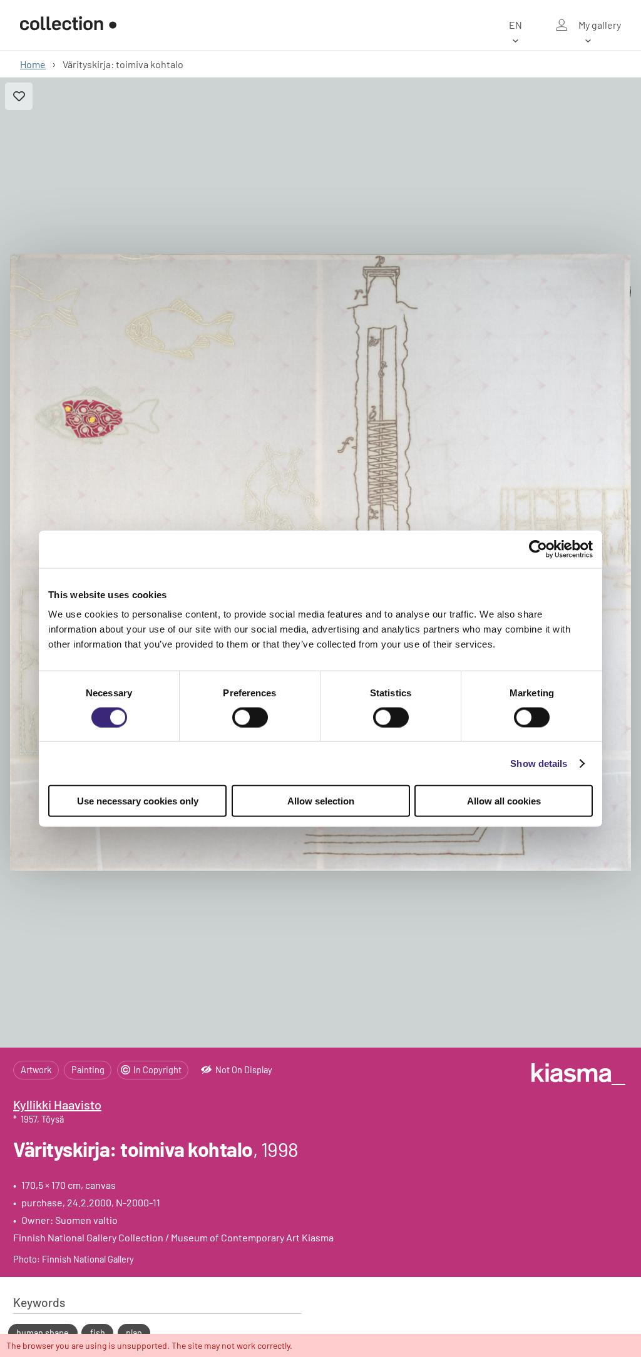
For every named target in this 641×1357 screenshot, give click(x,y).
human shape (42, 1333)
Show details (538, 763)
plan (134, 1333)
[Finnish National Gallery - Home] (68, 25)
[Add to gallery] (19, 96)
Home (33, 64)
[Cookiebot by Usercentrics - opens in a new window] (538, 548)
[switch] (250, 717)
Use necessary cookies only (137, 801)
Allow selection (320, 801)
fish (97, 1333)
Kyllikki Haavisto (57, 1104)
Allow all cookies (504, 801)
